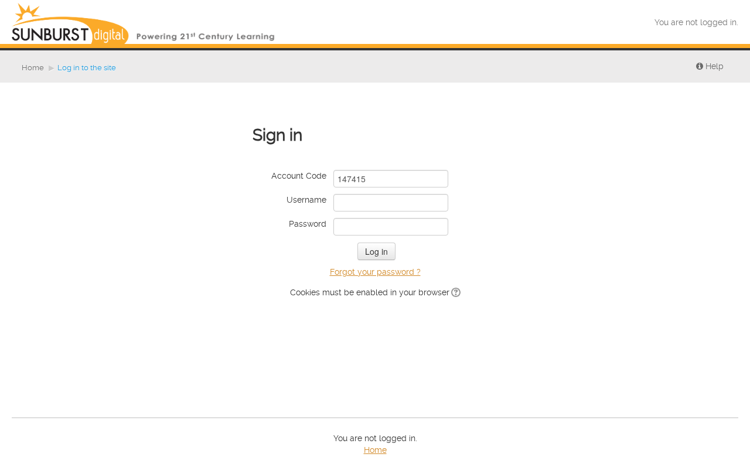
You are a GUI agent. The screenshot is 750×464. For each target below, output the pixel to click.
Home (33, 67)
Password (307, 223)
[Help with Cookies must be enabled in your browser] (455, 292)
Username (306, 199)
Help (713, 66)
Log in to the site (86, 67)
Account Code (298, 175)
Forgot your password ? (375, 272)
